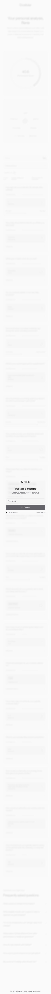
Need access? (41, 512)
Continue (26, 507)
